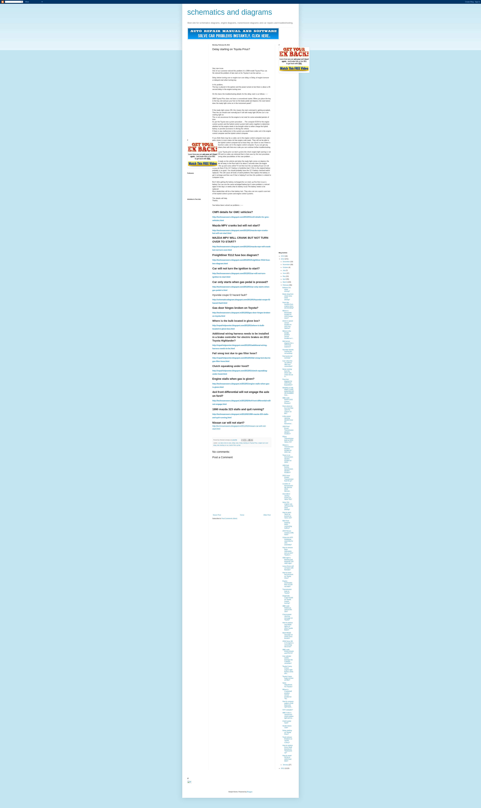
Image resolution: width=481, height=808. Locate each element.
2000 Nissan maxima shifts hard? (288, 532)
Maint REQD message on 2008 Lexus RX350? (287, 635)
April (284, 279)
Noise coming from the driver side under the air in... (287, 372)
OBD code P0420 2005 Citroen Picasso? (287, 400)
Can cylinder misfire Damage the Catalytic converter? (287, 659)
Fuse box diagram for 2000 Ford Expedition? (287, 382)
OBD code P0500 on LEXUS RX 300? (287, 608)
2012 (283, 259)
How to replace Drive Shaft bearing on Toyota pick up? (287, 749)
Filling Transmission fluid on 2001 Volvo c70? (287, 439)
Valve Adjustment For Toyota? (287, 685)
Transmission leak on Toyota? (287, 591)
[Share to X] (247, 440)
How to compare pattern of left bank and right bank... (288, 704)
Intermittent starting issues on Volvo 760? (287, 496)
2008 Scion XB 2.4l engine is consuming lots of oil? (287, 644)
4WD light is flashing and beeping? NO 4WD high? (287, 560)
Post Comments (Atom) (229, 518)
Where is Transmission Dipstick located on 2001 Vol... (287, 448)
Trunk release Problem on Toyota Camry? (287, 739)
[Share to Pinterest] (252, 440)
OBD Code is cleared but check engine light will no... (287, 715)
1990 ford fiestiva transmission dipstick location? (287, 469)
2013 (283, 256)
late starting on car (222, 445)
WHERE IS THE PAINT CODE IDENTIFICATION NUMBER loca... (288, 391)
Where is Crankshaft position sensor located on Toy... (287, 694)
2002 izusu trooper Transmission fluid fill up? (287, 478)
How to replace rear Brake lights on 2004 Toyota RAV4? (287, 626)
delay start (235, 443)
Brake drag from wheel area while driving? (287, 296)
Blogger (249, 792)
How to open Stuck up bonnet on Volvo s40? (287, 515)
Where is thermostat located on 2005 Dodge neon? (287, 314)
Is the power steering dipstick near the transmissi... (287, 419)
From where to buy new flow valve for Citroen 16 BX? (287, 409)
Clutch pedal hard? (286, 722)
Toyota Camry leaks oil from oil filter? (287, 678)
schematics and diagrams (229, 12)
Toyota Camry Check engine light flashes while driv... (287, 669)
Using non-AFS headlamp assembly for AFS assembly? (287, 541)
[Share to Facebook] (249, 440)
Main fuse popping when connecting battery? (287, 524)
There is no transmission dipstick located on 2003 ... (287, 458)
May (284, 276)
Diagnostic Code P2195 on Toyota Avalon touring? (287, 599)
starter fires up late (235, 445)
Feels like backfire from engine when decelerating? (288, 305)
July (284, 270)
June (284, 273)
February (286, 285)
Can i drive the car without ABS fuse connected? (287, 363)
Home (242, 515)
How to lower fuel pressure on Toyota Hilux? (287, 575)
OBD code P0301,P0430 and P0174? (288, 651)
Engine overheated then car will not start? (287, 583)
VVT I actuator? (287, 710)
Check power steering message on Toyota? (287, 617)
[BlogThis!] (245, 440)
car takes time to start (224, 443)
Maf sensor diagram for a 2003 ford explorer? (287, 344)
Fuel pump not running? (287, 357)
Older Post (267, 515)
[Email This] (242, 440)
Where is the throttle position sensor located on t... (287, 334)
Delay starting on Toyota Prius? (287, 732)
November (286, 264)
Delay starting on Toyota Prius (248, 443)
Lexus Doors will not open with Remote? (288, 568)
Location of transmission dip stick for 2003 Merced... (287, 487)
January (286, 765)
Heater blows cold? (286, 727)
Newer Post (217, 515)
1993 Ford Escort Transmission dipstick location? (287, 430)
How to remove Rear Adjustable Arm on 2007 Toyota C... (287, 551)
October (285, 267)
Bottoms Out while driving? (286, 289)
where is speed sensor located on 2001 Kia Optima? (287, 324)
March (285, 282)
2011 (283, 768)
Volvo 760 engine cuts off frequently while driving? (287, 506)
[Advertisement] (258, 56)
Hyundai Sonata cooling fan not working (287, 351)
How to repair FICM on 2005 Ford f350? (287, 758)
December (286, 262)
